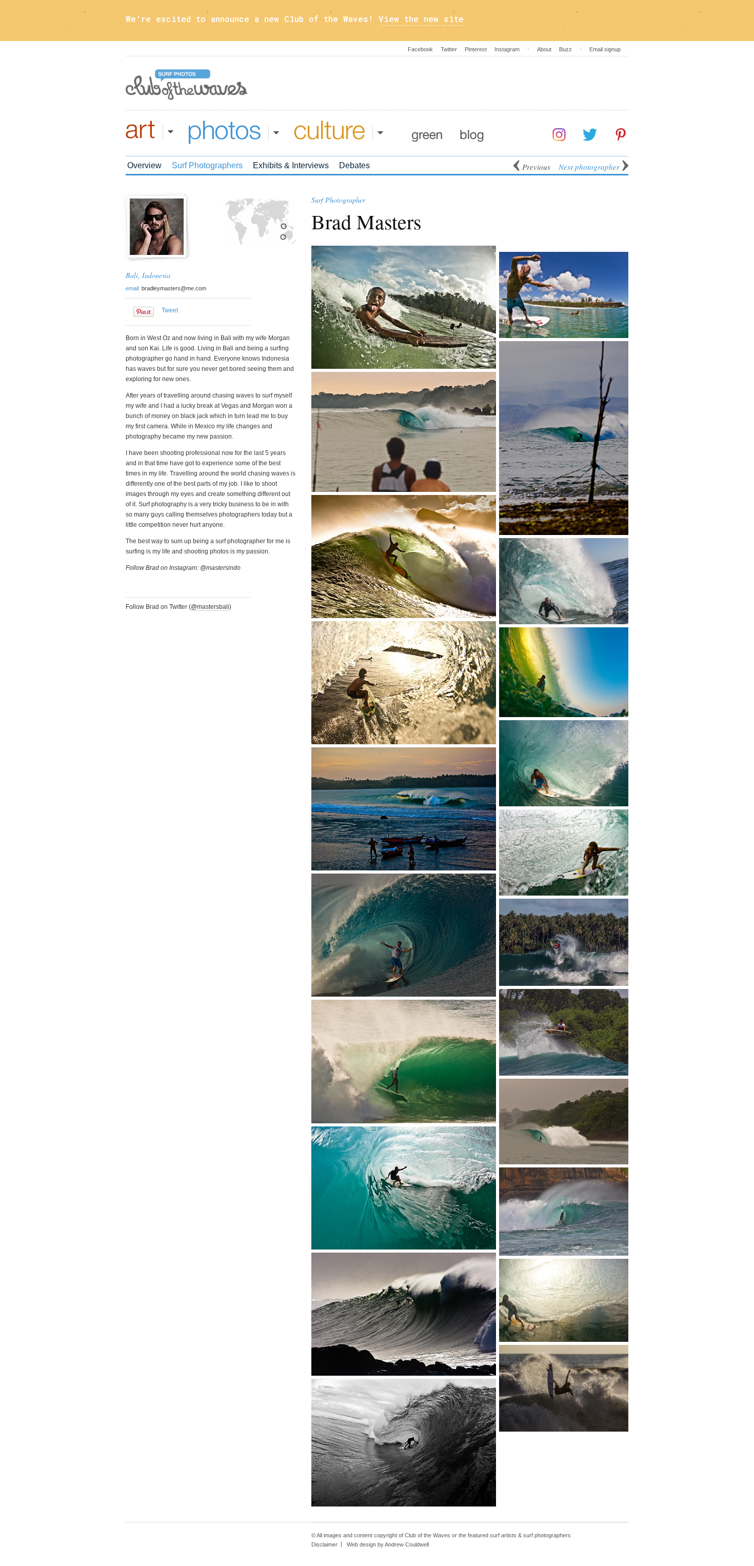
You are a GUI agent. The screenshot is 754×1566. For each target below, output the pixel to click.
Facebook (420, 49)
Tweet (170, 310)
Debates (354, 165)
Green (427, 132)
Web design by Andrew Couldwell (388, 1544)
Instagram (507, 49)
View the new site (421, 18)
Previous (536, 167)
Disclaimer (324, 1544)
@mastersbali (210, 606)
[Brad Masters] (157, 253)
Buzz (565, 49)
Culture (338, 132)
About (544, 49)
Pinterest (476, 49)
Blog (472, 132)
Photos (234, 132)
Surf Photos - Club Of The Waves (187, 84)
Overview (144, 165)
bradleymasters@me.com (174, 288)
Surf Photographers (207, 165)
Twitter (449, 49)
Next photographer (589, 167)
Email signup (605, 49)
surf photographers (547, 1535)
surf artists (503, 1535)
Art (149, 132)
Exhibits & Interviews (291, 165)
